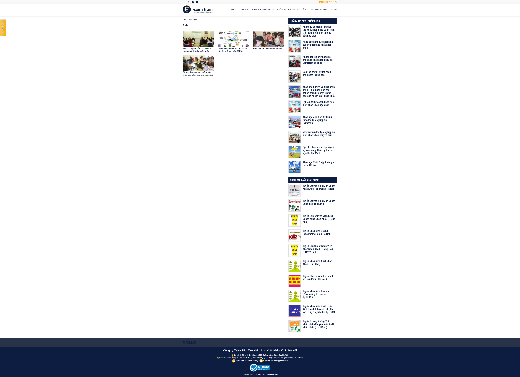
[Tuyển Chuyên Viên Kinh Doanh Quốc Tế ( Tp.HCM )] (294, 205)
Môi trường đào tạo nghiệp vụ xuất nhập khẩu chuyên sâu (319, 133)
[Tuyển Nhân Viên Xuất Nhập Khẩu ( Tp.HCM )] (294, 266)
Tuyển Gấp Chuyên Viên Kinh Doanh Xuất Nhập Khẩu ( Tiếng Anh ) (319, 218)
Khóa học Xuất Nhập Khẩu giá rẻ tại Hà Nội (318, 164)
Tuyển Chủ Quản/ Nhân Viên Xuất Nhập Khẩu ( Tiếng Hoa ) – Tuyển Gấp (318, 249)
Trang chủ (233, 9)
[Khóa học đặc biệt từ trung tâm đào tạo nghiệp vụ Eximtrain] (294, 122)
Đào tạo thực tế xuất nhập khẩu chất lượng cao (317, 73)
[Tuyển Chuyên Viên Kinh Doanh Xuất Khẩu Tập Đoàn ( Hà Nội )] (294, 190)
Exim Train (187, 19)
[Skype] (193, 2)
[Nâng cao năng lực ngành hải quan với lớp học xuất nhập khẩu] (294, 46)
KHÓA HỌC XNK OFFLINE (263, 9)
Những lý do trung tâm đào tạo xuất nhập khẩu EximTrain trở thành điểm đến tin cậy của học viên (318, 31)
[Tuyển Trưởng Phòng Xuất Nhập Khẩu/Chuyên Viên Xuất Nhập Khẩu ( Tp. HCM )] (294, 326)
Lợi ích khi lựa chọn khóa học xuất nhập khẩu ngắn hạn (318, 103)
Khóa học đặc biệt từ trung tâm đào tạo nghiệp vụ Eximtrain (317, 120)
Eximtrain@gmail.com (278, 361)
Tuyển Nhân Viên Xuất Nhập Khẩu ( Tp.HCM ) (317, 262)
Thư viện (333, 9)
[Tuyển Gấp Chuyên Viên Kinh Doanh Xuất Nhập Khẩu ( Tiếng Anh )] (294, 220)
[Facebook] (185, 2)
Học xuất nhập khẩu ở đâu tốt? (267, 48)
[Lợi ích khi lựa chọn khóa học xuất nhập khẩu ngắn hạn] (294, 107)
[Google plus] (189, 2)
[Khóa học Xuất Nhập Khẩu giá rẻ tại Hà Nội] (294, 167)
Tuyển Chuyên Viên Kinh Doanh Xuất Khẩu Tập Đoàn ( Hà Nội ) (319, 188)
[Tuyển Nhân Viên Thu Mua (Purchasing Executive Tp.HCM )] (294, 296)
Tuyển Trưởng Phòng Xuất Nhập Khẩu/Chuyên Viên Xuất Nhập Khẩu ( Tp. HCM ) (318, 324)
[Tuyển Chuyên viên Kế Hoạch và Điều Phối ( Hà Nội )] (294, 281)
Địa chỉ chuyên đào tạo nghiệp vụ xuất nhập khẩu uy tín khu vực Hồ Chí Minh (319, 150)
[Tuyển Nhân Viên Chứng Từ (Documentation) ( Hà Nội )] (294, 236)
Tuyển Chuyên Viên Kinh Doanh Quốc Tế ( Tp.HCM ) (319, 202)
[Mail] (197, 2)
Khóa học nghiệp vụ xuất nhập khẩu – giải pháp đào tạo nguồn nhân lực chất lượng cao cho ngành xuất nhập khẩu (319, 91)
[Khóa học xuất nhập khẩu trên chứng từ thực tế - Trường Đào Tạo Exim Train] (198, 9)
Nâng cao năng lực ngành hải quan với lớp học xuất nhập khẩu (318, 44)
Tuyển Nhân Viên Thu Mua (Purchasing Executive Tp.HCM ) (316, 294)
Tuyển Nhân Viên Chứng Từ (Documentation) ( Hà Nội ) (317, 232)
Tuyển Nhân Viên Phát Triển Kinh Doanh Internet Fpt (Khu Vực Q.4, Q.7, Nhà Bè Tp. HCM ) (319, 311)
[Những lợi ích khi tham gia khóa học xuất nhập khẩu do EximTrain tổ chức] (294, 61)
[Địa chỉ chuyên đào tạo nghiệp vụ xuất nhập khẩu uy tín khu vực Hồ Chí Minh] (294, 152)
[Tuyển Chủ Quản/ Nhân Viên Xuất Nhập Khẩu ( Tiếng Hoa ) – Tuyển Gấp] (294, 251)
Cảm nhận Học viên (318, 9)
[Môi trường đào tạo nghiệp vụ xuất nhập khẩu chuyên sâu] (294, 137)
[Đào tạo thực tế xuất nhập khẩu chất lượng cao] (294, 76)
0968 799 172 (241, 361)
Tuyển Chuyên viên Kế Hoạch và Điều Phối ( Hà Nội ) (318, 277)
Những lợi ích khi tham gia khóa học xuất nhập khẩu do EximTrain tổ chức (318, 59)
